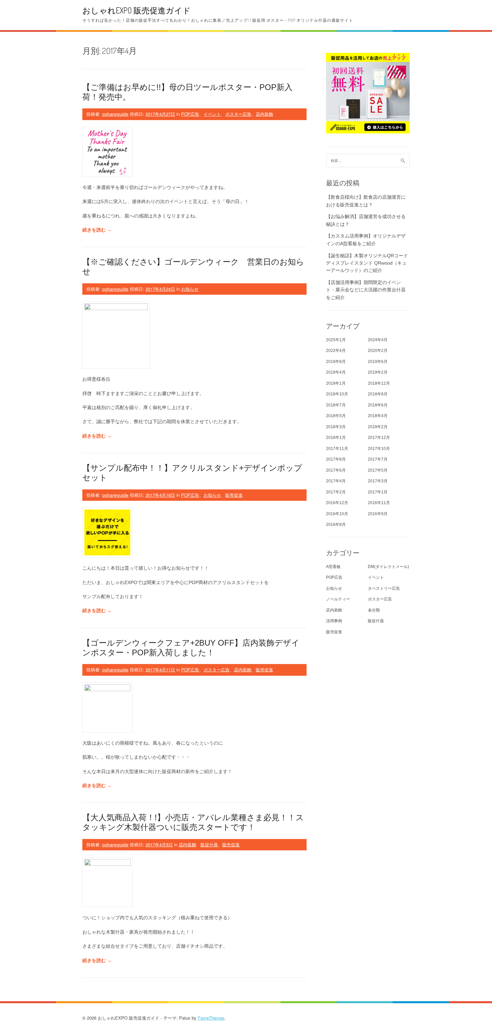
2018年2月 (378, 427)
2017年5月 (378, 470)
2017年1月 (378, 492)
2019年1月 (336, 383)
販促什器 (209, 844)
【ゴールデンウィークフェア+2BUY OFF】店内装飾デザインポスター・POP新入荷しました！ (191, 647)
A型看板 (333, 566)
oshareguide (115, 114)
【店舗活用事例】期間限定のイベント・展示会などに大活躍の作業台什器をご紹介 (366, 290)
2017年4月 (336, 481)
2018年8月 (378, 394)
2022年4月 (336, 350)
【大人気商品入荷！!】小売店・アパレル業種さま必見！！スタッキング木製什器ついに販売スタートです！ (193, 822)
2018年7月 (336, 405)
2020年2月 (378, 350)
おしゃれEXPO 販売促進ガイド (136, 10)
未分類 (374, 610)
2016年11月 (379, 502)
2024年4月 (378, 340)
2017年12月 (379, 437)
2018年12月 (379, 383)
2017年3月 (378, 481)
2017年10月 (379, 448)
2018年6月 (378, 405)
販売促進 (234, 495)
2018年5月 (336, 415)
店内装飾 (264, 114)
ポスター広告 (238, 114)
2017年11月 (337, 448)
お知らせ (189, 289)
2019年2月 (378, 372)
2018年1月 (336, 437)
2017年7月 (378, 459)
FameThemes (211, 1018)
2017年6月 (336, 470)
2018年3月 (336, 427)
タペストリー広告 (384, 588)
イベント (212, 114)
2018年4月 (378, 415)
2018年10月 (337, 394)
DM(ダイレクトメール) (388, 566)
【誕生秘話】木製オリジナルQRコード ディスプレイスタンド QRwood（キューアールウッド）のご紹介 (367, 263)
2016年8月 (336, 524)
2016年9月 (378, 513)
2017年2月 (336, 492)
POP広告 (190, 114)
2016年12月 (337, 502)
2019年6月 (378, 361)
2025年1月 (336, 340)
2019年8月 (336, 361)
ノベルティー (338, 599)
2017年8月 (336, 459)
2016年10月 (337, 513)
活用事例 (334, 621)
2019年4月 (336, 372)
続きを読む (97, 229)
